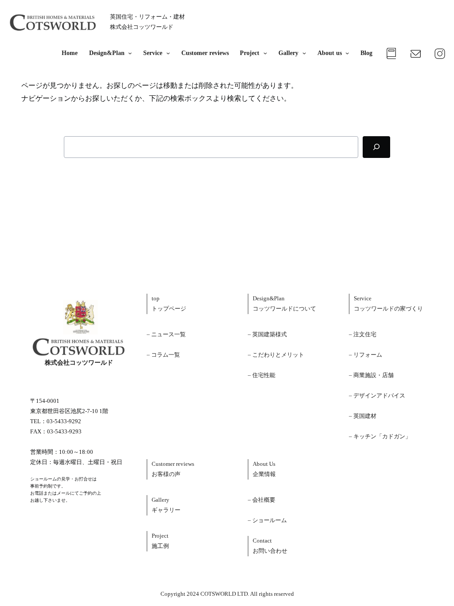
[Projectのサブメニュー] (263, 53)
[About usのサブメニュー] (345, 53)
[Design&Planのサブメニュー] (128, 53)
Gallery (288, 52)
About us (329, 52)
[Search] (376, 147)
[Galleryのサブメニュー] (302, 53)
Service (152, 52)
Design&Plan (107, 52)
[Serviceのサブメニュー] (166, 53)
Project (249, 52)
